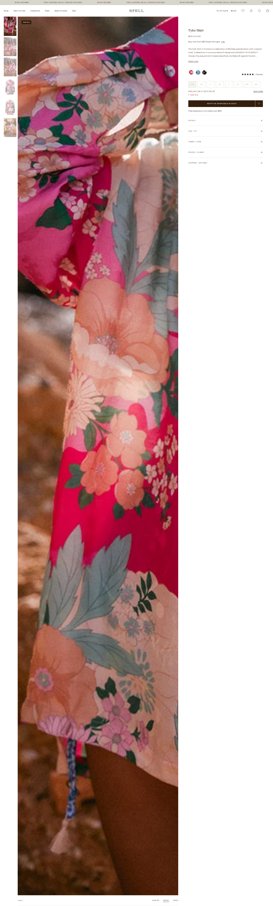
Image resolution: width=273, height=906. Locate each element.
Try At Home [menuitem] (222, 10)
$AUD (233, 10)
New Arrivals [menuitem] (19, 10)
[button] (252, 74)
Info (223, 41)
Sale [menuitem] (74, 10)
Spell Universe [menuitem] (61, 10)
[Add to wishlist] (259, 103)
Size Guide (258, 91)
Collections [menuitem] (35, 10)
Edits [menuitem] (47, 10)
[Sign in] (251, 10)
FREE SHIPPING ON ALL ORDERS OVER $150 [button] (63, 2)
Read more (193, 61)
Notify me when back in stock (222, 104)
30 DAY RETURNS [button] (22, 2)
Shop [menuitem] (6, 10)
